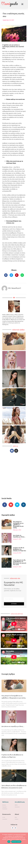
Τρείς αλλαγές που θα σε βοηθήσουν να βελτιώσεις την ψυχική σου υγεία (19, 562)
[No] (26, 838)
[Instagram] (16, 451)
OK (9, 841)
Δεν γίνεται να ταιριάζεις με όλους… (19, 536)
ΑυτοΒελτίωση (20, 802)
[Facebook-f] (12, 828)
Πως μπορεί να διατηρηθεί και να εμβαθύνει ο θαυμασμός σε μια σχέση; (18, 524)
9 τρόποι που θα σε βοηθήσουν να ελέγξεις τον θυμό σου (19, 549)
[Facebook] (12, 451)
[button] (22, 4)
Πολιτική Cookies (16, 841)
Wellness (5, 802)
